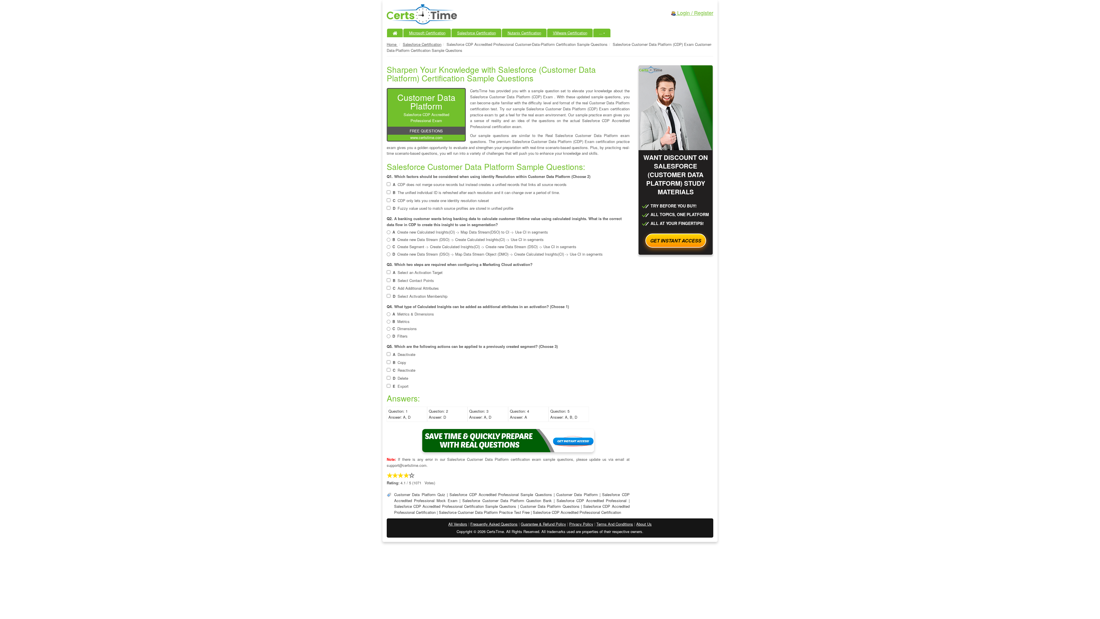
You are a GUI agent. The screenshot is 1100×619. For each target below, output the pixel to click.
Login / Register (694, 12)
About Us (644, 524)
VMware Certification (570, 33)
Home (392, 44)
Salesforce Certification (476, 33)
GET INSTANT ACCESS (675, 240)
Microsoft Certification (427, 33)
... (602, 33)
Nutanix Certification (524, 33)
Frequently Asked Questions (494, 524)
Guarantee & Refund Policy (543, 524)
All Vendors (457, 524)
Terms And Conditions (614, 524)
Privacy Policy (581, 524)
